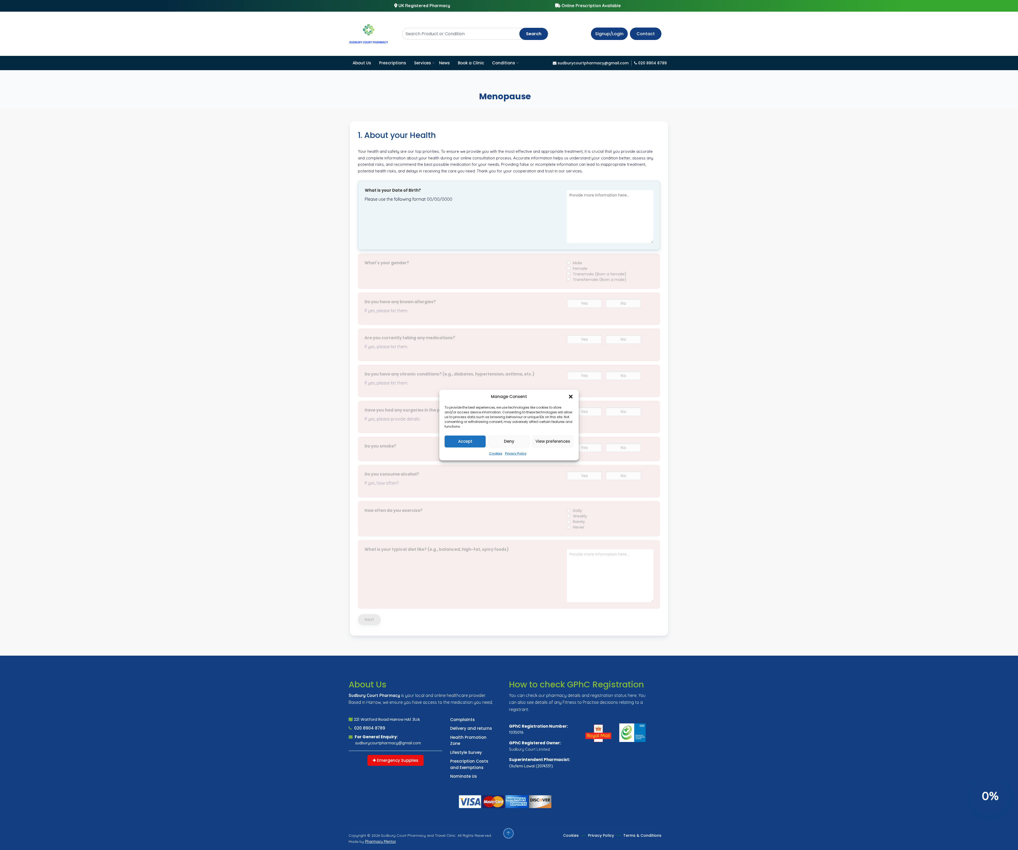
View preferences (553, 441)
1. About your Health (397, 135)
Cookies (495, 453)
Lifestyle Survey (466, 752)
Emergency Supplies (397, 760)
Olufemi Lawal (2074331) (531, 765)
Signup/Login (609, 34)
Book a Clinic (471, 63)
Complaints (462, 719)
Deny (509, 441)
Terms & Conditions (642, 835)
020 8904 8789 (369, 728)
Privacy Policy (515, 453)
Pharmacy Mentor (380, 841)
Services (422, 63)
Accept (465, 441)
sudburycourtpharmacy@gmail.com (388, 742)
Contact (646, 34)
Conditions (503, 63)
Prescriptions (392, 63)
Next (369, 619)
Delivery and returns (471, 728)
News (444, 63)
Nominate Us (463, 776)
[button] (570, 396)
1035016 (516, 732)
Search (533, 34)
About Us (362, 63)
